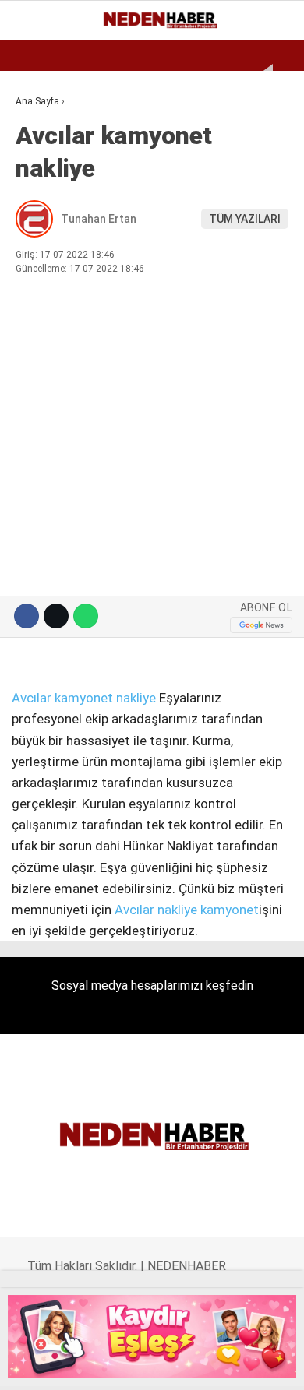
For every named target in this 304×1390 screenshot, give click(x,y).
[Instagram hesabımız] (105, 1365)
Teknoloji (52, 349)
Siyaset (45, 286)
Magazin (47, 254)
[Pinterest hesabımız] (173, 1365)
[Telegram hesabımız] (206, 1365)
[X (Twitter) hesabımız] (70, 1365)
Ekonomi (46, 128)
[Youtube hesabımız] (138, 1365)
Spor (37, 223)
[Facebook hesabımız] (37, 1365)
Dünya (40, 191)
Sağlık (42, 317)
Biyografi (49, 160)
